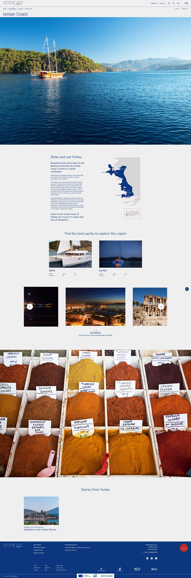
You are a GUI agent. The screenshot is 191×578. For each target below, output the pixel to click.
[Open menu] (186, 3)
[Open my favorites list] (169, 3)
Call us (162, 3)
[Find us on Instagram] (152, 557)
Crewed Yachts (38, 550)
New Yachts (37, 545)
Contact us (47, 568)
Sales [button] (177, 9)
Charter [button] (184, 9)
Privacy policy (59, 565)
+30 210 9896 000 (150, 552)
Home (4, 9)
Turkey (54, 216)
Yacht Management (71, 545)
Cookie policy (59, 568)
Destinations (12, 9)
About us (36, 570)
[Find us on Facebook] (156, 557)
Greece (20, 9)
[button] (95, 307)
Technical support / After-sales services (77, 547)
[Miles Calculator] (187, 289)
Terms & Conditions (61, 570)
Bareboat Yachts (39, 553)
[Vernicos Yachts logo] (12, 3)
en (178, 3)
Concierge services (71, 550)
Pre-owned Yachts (39, 547)
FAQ (46, 570)
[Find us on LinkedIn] (147, 557)
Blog (46, 565)
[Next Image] (161, 307)
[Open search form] (174, 3)
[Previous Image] (30, 307)
